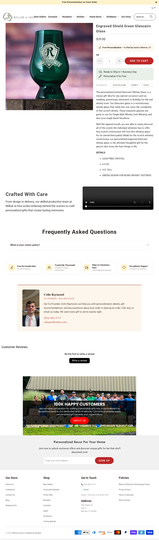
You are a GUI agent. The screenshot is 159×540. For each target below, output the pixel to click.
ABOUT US (79, 420)
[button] (54, 17)
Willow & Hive (18, 533)
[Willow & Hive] (18, 16)
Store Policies (124, 500)
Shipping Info (11, 505)
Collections (10, 490)
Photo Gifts (48, 495)
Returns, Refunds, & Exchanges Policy (134, 484)
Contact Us (10, 495)
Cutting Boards (49, 521)
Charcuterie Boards (51, 490)
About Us (9, 484)
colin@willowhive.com (55, 322)
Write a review (79, 360)
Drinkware (47, 516)
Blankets (46, 500)
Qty (97, 55)
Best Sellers (48, 484)
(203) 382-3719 (52, 318)
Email (86, 490)
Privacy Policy (125, 490)
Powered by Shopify (33, 533)
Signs (45, 511)
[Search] (151, 16)
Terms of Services (126, 495)
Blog (7, 500)
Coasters (47, 505)
